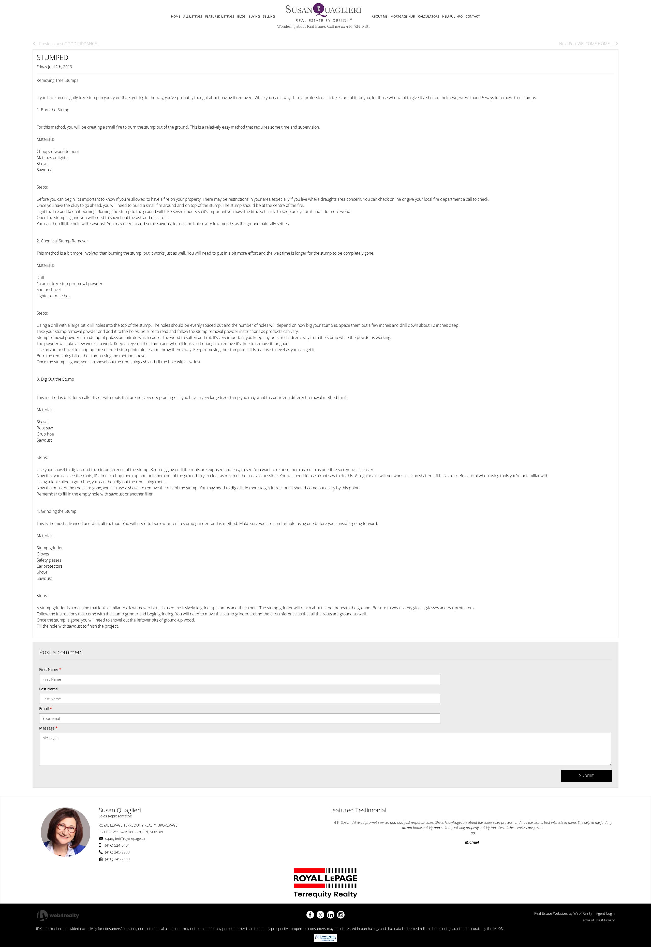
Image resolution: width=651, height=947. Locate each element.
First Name (50, 669)
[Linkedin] (330, 915)
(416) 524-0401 (117, 845)
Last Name (48, 688)
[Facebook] (310, 915)
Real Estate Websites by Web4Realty (563, 913)
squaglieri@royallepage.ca (125, 838)
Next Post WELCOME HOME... (586, 43)
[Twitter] (320, 915)
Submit (586, 775)
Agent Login (605, 913)
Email (45, 708)
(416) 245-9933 (117, 852)
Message (48, 728)
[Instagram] (341, 915)
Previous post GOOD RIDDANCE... (69, 43)
